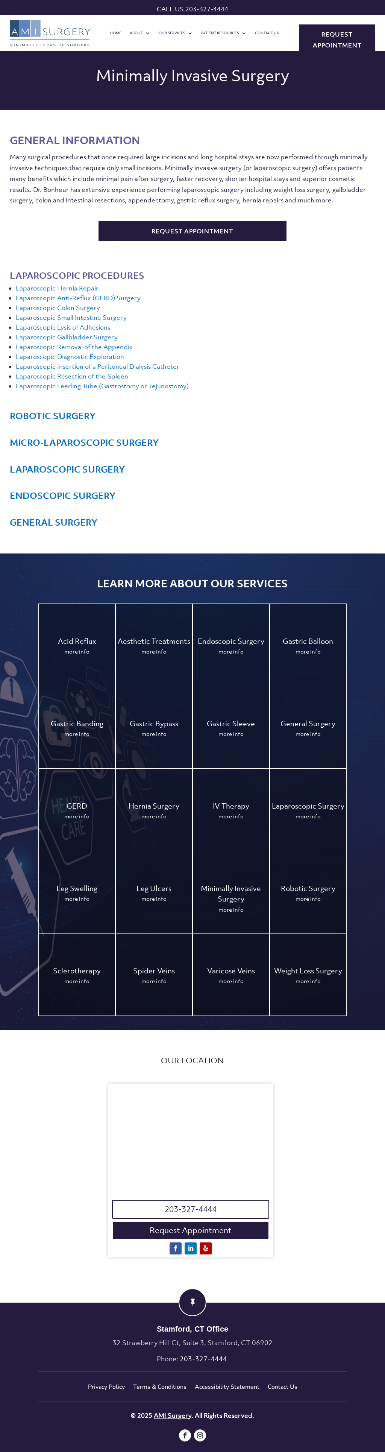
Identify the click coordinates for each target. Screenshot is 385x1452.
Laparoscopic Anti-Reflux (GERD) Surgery (78, 298)
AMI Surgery (172, 1415)
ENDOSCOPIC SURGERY (62, 495)
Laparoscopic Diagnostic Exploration (70, 357)
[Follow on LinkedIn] (191, 1248)
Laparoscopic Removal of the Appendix (74, 347)
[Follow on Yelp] (206, 1248)
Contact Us (267, 33)
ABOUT (136, 33)
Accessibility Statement (227, 1387)
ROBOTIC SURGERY (52, 415)
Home (115, 33)
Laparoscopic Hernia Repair (57, 288)
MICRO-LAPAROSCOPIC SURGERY (84, 442)
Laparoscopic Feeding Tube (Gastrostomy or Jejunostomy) (102, 386)
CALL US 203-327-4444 (192, 9)
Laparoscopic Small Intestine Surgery (71, 317)
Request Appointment (191, 1230)
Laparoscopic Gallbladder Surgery (67, 337)
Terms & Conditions (159, 1387)
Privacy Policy (106, 1387)
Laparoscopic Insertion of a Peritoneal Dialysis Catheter (97, 366)
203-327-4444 (191, 1209)
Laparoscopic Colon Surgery (58, 308)
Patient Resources (220, 33)
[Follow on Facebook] (176, 1248)
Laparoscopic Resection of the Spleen (72, 376)
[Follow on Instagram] (200, 1435)
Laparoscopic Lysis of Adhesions (63, 327)
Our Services (172, 33)
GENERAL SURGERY (53, 522)
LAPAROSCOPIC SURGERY (67, 469)
